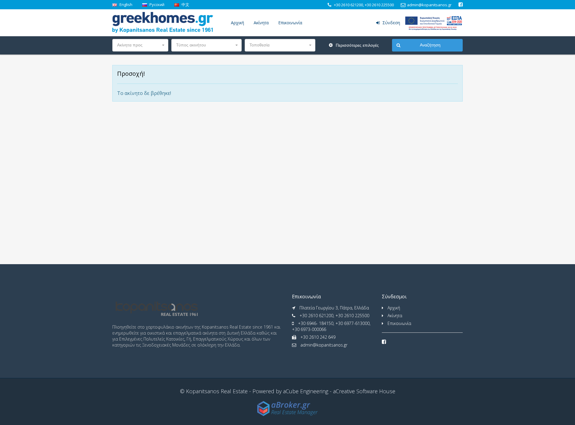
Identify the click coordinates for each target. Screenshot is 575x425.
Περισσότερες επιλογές (357, 45)
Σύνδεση (390, 22)
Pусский (156, 4)
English (125, 4)
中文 (185, 4)
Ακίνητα (261, 22)
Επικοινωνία (290, 22)
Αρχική (237, 22)
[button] (140, 45)
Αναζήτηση (430, 45)
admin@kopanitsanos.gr (323, 345)
